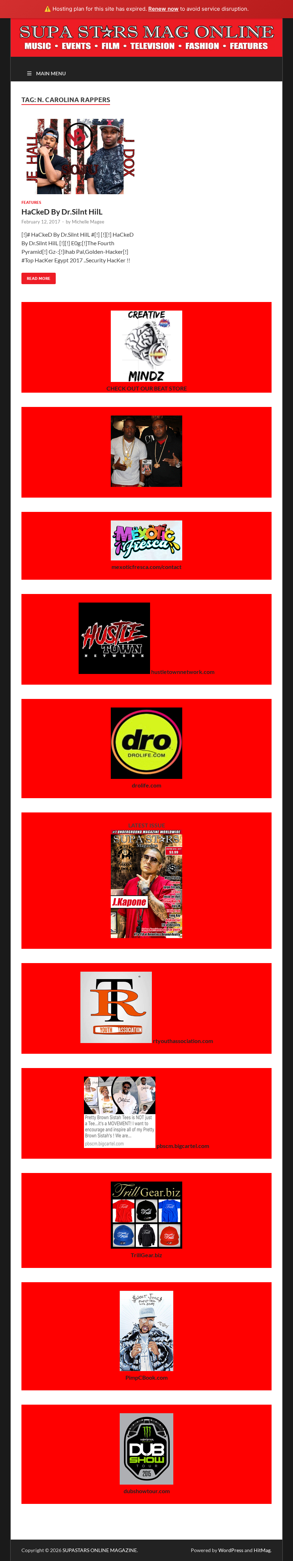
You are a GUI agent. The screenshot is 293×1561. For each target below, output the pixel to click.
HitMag (262, 1550)
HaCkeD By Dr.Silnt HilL (62, 211)
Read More (35, 277)
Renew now (163, 8)
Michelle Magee (88, 222)
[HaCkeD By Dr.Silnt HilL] (80, 156)
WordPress (230, 1550)
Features (31, 202)
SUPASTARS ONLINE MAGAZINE (100, 1550)
